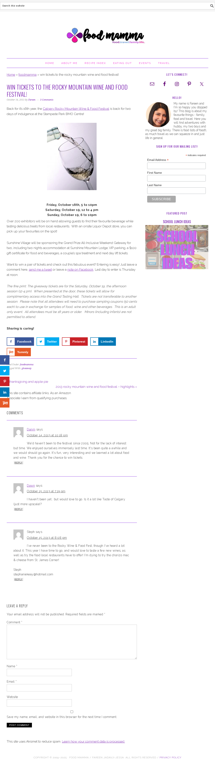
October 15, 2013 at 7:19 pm (46, 491)
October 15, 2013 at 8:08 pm (47, 537)
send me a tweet (40, 269)
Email (12, 681)
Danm (31, 429)
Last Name (154, 185)
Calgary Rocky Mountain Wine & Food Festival (76, 109)
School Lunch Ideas (177, 221)
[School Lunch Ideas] (176, 248)
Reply (18, 462)
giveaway (26, 368)
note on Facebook (80, 269)
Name (12, 666)
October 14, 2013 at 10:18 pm (47, 435)
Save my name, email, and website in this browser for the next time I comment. (62, 717)
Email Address (158, 160)
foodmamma (27, 75)
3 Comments (46, 99)
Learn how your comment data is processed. (93, 741)
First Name (154, 172)
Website (12, 697)
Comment (14, 622)
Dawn (31, 485)
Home (11, 75)
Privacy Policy (170, 757)
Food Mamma (107, 33)
